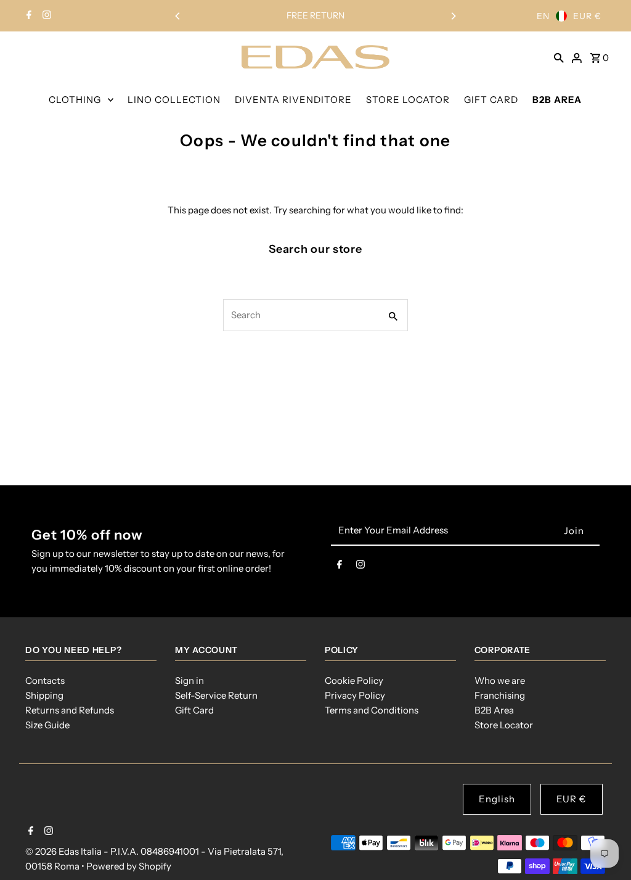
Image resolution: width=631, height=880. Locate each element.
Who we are (499, 680)
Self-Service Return (216, 695)
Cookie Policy (354, 680)
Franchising (499, 695)
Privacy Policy (355, 695)
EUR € (587, 16)
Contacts (45, 680)
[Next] (453, 16)
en (543, 16)
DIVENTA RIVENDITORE (293, 99)
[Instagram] (45, 16)
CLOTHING (75, 99)
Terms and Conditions (371, 710)
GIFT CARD (491, 99)
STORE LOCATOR (408, 99)
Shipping (44, 695)
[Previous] (178, 16)
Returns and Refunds (69, 710)
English (497, 799)
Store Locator (503, 725)
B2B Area (494, 710)
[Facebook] (27, 16)
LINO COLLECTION (174, 99)
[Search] (559, 56)
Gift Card (194, 710)
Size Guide (47, 725)
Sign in (189, 680)
